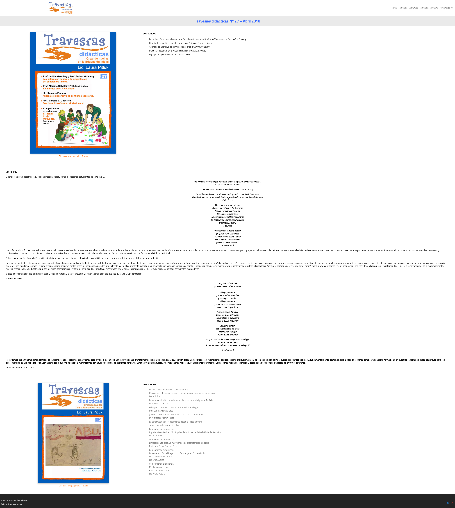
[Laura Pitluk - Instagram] (452, 503)
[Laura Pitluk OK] (448, 503)
